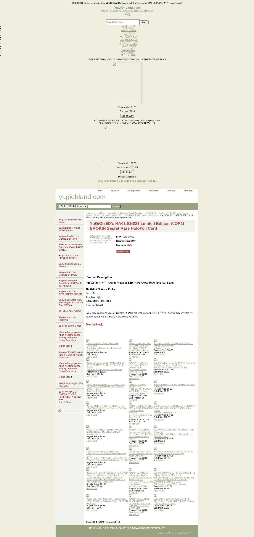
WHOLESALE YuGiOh (70, 311)
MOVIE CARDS (128, 46)
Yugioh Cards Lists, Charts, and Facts (69, 237)
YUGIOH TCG (128, 26)
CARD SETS (128, 33)
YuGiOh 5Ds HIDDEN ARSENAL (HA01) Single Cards (135, 215)
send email (154, 191)
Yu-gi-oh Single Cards (70, 326)
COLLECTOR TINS (128, 37)
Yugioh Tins (151, 181)
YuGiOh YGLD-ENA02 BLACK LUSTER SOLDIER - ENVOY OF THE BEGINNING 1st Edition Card (139, 503)
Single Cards (103, 181)
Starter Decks (129, 181)
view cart (188, 191)
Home (88, 213)
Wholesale (113, 10)
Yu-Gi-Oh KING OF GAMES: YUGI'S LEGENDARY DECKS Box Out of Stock (70, 397)
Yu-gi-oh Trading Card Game (70, 220)
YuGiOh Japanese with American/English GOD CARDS (71, 247)
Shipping (136, 10)
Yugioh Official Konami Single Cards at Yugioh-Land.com (119, 213)
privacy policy (134, 191)
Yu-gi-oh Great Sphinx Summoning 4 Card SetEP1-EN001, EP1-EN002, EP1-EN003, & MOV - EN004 (140, 434)
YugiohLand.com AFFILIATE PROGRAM (70, 293)
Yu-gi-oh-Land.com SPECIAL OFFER (68, 256)
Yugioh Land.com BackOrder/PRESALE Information (70, 283)
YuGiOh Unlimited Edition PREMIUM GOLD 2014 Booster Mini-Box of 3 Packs (173, 452)
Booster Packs (116, 181)
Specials (104, 10)
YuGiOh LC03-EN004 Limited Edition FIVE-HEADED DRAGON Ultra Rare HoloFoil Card (106, 407)
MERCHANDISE (128, 55)
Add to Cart (91, 357)
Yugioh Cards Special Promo (70, 265)
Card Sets (141, 181)
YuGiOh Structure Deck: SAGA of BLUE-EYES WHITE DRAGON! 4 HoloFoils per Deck (140, 346)
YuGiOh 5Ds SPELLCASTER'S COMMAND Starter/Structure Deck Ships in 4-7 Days (173, 345)
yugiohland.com (82, 197)
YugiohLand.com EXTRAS (67, 318)
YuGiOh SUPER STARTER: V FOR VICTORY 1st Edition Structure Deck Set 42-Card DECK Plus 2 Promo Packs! (174, 365)
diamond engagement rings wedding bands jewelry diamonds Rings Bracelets (70, 336)
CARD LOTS (128, 35)
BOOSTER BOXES (128, 42)
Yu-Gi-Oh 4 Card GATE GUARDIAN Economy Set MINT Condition (140, 453)
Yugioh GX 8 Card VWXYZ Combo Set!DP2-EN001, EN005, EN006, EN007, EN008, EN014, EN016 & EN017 (174, 501)
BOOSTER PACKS (128, 39)
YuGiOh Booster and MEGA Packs (69, 229)
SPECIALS (128, 28)
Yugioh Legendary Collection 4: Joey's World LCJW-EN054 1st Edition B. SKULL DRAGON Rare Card (107, 501)
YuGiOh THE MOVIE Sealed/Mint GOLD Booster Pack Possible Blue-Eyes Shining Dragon (138, 367)
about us (115, 191)
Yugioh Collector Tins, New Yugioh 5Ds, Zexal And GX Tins (71, 303)
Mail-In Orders (125, 10)
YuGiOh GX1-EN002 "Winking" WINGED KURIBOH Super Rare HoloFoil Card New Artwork (104, 432)
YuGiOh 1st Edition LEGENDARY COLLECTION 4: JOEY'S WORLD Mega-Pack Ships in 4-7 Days (140, 388)
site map (172, 191)
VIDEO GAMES (128, 50)
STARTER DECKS (128, 44)
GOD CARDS (128, 53)
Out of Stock (65, 346)
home (100, 191)
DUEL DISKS (128, 48)
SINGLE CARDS (128, 30)
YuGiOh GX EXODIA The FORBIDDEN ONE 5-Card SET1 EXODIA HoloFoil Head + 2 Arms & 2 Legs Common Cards (174, 433)
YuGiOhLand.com (127, 7)
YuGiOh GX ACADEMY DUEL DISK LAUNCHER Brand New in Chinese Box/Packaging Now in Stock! (103, 346)
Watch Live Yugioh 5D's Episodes (71, 384)
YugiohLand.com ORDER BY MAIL (68, 273)
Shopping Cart (147, 10)
